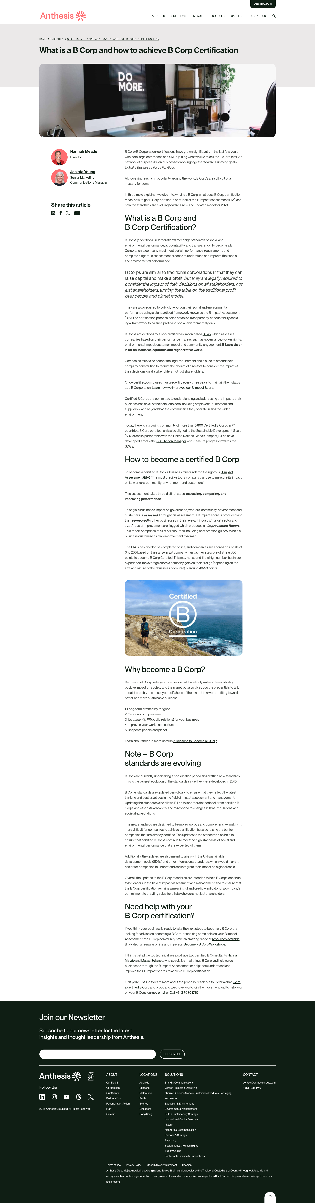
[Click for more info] (59, 177)
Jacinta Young (82, 172)
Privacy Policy (133, 1165)
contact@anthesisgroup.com (259, 1082)
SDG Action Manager (171, 441)
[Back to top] (270, 1197)
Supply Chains (111, 14)
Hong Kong (145, 1114)
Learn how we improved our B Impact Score (182, 388)
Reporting (170, 1140)
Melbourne (145, 1093)
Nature (169, 1124)
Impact (197, 16)
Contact (250, 1075)
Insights (56, 39)
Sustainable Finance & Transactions (185, 1156)
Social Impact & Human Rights (121, 8)
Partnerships (113, 1098)
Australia (261, 4)
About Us (158, 16)
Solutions (178, 16)
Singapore (145, 1108)
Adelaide (144, 1082)
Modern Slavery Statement (162, 1165)
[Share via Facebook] (62, 213)
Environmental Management (181, 1108)
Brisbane (144, 1087)
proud (160, 987)
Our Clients (112, 1093)
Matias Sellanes (152, 961)
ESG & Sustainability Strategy (181, 1114)
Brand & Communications (179, 1082)
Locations (148, 1075)
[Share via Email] (79, 213)
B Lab (207, 334)
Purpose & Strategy (176, 1135)
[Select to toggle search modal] (274, 16)
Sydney (143, 1103)
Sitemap (187, 1165)
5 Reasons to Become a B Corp (195, 741)
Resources (216, 16)
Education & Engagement (179, 1103)
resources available (226, 939)
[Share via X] (70, 213)
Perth (142, 1098)
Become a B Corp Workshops (204, 944)
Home (42, 39)
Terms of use (113, 1165)
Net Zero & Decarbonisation (180, 1129)
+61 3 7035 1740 (252, 1087)
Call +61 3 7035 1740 (184, 993)
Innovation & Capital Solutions (181, 1119)
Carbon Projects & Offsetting (181, 1087)
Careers (237, 16)
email (161, 993)
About (111, 1075)
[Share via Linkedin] (55, 213)
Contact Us (258, 16)
